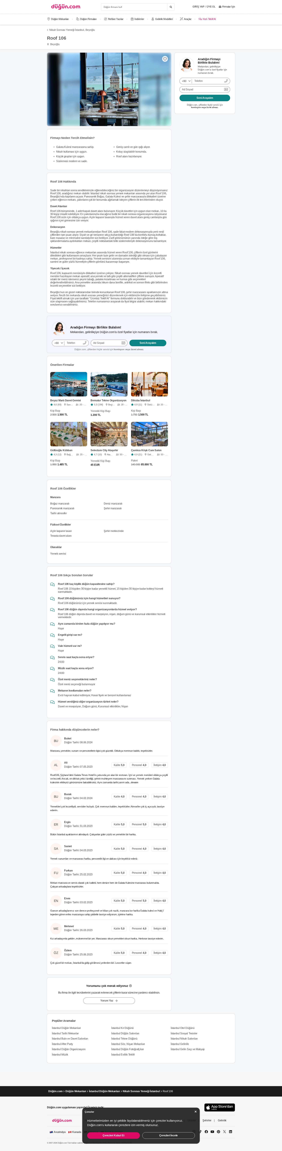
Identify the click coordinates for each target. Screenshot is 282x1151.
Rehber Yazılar (115, 19)
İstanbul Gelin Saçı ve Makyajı (188, 1049)
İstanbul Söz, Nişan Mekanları (128, 1044)
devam (135, 782)
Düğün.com (55, 1091)
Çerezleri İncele (168, 1135)
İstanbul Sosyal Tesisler (184, 1033)
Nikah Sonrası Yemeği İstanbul (141, 1091)
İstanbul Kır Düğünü (122, 1028)
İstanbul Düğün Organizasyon (69, 1049)
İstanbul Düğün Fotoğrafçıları (127, 1049)
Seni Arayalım (148, 343)
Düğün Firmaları (88, 19)
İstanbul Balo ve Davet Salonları (70, 1038)
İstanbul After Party (62, 1044)
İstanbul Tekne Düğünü (124, 1038)
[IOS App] (219, 1107)
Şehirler (207, 1120)
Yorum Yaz (106, 1000)
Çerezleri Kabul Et (113, 1135)
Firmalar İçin (228, 6)
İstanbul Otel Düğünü (183, 1028)
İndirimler (139, 19)
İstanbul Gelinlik (180, 1044)
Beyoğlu (90, 30)
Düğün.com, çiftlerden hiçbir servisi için (109, 349)
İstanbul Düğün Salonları (125, 1033)
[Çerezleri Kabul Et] (195, 1111)
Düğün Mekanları (60, 19)
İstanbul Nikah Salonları (184, 1038)
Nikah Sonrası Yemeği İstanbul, (67, 30)
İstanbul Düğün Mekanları (66, 1028)
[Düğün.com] (65, 7)
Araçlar (187, 19)
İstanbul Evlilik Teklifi (123, 1054)
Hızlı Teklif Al (209, 19)
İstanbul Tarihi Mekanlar (65, 1033)
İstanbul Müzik (60, 1054)
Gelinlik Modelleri (164, 19)
